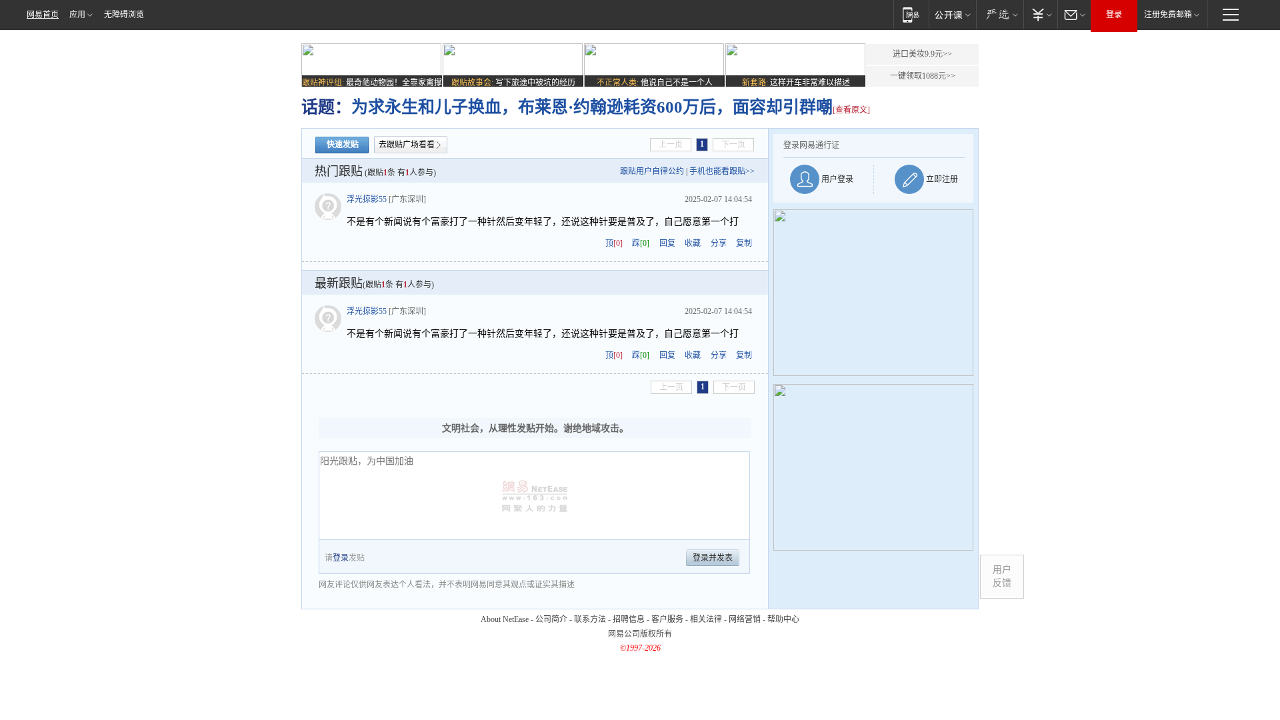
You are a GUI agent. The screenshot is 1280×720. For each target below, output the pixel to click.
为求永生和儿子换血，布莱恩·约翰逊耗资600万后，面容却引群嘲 (592, 107)
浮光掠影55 (367, 199)
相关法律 (706, 619)
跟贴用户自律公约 (652, 171)
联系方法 (590, 619)
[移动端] (911, 14)
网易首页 (43, 14)
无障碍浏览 (124, 14)
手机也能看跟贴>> (722, 171)
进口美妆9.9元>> (922, 54)
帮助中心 (783, 619)
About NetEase (505, 619)
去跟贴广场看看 (407, 144)
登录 (1114, 14)
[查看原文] (851, 110)
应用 (77, 14)
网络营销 (745, 619)
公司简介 (551, 619)
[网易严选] (999, 14)
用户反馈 (1002, 576)
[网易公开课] (952, 14)
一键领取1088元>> (922, 76)
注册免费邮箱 (1168, 14)
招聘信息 (629, 619)
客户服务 (667, 619)
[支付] (1040, 14)
